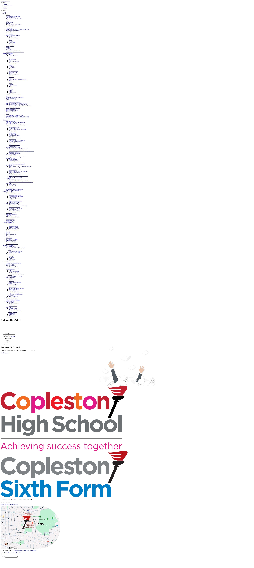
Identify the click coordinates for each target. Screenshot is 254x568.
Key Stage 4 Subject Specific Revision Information (15, 124)
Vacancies (8, 48)
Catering (8, 232)
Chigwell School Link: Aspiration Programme (14, 283)
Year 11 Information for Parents (12, 244)
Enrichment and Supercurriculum (15, 204)
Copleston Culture (12, 59)
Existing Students (9, 307)
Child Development (12, 92)
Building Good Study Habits (11, 154)
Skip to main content (5, 1)
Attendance (8, 230)
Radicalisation (11, 257)
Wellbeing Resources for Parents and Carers (15, 249)
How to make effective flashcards (15, 168)
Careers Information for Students (15, 195)
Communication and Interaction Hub (13, 30)
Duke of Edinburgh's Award (14, 285)
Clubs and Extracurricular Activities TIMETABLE (18, 205)
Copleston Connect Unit (10, 31)
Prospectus (8, 47)
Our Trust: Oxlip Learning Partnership (13, 50)
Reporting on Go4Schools (11, 240)
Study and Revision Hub (10, 121)
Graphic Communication (13, 71)
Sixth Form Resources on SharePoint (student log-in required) (15, 311)
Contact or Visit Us (9, 49)
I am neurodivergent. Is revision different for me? (15, 189)
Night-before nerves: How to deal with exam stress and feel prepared (21, 182)
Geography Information (13, 134)
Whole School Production (13, 296)
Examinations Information (11, 111)
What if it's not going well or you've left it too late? (18, 180)
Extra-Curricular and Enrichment (12, 203)
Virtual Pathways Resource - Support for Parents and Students (20, 105)
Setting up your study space (14, 159)
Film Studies (11, 66)
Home (4, 12)
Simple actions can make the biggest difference (17, 157)
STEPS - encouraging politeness (12, 99)
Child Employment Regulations (12, 239)
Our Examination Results (13, 266)
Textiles (10, 91)
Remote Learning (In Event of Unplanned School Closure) (16, 103)
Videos (7, 21)
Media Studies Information (14, 142)
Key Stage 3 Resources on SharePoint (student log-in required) (17, 117)
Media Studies (11, 77)
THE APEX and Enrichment (14, 271)
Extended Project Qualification (14, 272)
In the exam (8, 183)
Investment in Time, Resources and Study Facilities (16, 274)
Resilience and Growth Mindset (14, 153)
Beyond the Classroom (8, 191)
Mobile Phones (9, 236)
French (10, 68)
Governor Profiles (12, 42)
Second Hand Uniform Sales (11, 234)
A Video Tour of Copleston (11, 25)
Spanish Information (12, 131)
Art (9, 56)
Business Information (13, 136)
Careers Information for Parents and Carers (16, 196)
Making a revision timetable (14, 161)
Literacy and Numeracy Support (12, 110)
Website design (4, 552)
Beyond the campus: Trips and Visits (13, 217)
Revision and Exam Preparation (14, 309)
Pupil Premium (11, 44)
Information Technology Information (15, 141)
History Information (12, 133)
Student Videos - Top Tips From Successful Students (15, 122)
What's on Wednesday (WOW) (14, 210)
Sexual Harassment (12, 259)
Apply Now (11, 304)
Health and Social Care (13, 72)
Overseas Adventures (12, 290)
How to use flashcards (13, 170)
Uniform (7, 233)
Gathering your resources (13, 160)
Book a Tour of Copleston (13, 227)
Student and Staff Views (10, 17)
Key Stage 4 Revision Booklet (11, 123)
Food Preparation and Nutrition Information (17, 140)
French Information (12, 130)
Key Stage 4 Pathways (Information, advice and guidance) (16, 104)
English (10, 65)
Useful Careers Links (12, 197)
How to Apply (11, 302)
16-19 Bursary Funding (13, 306)
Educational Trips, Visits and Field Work (16, 288)
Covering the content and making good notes (17, 164)
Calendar (5, 4)
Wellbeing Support (12, 315)
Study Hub (5, 120)
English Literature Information (14, 128)
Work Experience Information (14, 198)
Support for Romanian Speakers (14, 102)
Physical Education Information (14, 143)
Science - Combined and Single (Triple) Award (17, 129)
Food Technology (12, 67)
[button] (4, 333)
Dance (10, 60)
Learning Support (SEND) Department (13, 108)
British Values (8, 112)
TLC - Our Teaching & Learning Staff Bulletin (14, 115)
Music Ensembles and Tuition (14, 289)
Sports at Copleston (12, 209)
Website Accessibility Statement (29, 550)
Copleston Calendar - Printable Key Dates (13, 24)
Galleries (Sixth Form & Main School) (13, 300)
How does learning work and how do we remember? (18, 148)
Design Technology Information (15, 137)
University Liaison (12, 279)
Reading (7, 114)
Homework (8, 96)
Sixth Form (5, 261)
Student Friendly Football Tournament (16, 291)
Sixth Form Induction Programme (12, 267)
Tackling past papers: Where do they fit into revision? (18, 176)
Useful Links (11, 260)
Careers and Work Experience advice (13, 194)
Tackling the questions (13, 185)
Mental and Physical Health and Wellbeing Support (15, 247)
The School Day (9, 28)
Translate (13, 336)
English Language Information (14, 127)
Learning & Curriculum (8, 53)
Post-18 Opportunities (13, 308)
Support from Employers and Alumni (15, 201)
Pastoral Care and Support (11, 211)
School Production (9, 221)
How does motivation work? (14, 152)
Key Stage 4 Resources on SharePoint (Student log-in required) (17, 116)
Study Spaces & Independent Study (15, 276)
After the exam (9, 186)
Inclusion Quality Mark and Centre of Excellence (15, 52)
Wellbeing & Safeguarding (8, 245)
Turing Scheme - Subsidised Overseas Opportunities (15, 295)
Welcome (8, 15)
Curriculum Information (13, 55)
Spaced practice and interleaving (15, 174)
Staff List (8, 27)
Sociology (11, 89)
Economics (11, 63)
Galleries (5, 6)
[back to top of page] (1, 555)
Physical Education (12, 81)
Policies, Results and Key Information (13, 35)
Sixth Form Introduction (10, 265)
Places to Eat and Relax (10, 220)
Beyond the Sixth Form (10, 297)
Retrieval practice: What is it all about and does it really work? (20, 166)
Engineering (11, 93)
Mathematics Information (13, 126)
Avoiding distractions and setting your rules (17, 162)
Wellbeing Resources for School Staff (15, 251)
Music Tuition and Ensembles (14, 207)
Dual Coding (11, 173)
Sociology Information (13, 146)
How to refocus (11, 188)
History (10, 73)
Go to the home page (5, 352)
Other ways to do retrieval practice (15, 172)
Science (10, 87)
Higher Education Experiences (14, 202)
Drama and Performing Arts (14, 61)
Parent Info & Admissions (8, 222)
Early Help (11, 256)
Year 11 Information (10, 118)
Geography (11, 69)
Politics (10, 83)
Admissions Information (13, 226)
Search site (3, 556)
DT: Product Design (12, 62)
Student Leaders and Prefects (11, 214)
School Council (9, 213)
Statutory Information (10, 46)
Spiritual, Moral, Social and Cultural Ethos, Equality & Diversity (18, 29)
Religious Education (12, 85)
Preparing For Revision (10, 158)
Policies (4, 8)
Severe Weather (9, 238)
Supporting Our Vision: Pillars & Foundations (14, 18)
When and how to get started (14, 155)
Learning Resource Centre (11, 109)
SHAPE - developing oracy (11, 98)
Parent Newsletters (9, 22)
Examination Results (13, 37)
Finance (10, 40)
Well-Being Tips (9, 178)
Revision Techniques (10, 165)
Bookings (11, 34)
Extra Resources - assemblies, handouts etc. (14, 190)
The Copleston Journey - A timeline (12, 229)
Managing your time (12, 184)
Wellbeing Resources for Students (15, 252)
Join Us (7, 225)
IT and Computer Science (13, 74)
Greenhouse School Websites (14, 552)
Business (10, 58)
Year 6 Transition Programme (14, 228)
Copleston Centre (9, 32)
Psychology (11, 84)
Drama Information (12, 139)
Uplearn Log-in (12, 314)
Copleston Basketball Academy (14, 284)
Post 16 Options (12, 199)
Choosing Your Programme (14, 303)
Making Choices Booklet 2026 (14, 106)
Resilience (11, 86)
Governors (11, 41)
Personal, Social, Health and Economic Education (18, 79)
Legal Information (18, 550)
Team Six (10, 278)
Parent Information (9, 223)
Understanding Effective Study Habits (13, 147)
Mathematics (11, 75)
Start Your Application (10, 301)
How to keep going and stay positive (15, 179)
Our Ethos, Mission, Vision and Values (13, 16)
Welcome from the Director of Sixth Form (13, 263)
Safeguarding (8, 253)
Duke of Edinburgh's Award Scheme (15, 208)
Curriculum (8, 54)
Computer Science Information (14, 135)
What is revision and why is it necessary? (16, 149)
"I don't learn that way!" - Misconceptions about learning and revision (21, 151)
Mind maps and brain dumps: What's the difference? (18, 171)
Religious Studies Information (14, 145)
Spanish (10, 90)
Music (10, 78)
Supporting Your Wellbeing (14, 293)
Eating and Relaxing (12, 287)
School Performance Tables (14, 38)
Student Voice (8, 215)
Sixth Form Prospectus (10, 264)
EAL (7, 100)
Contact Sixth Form (9, 316)
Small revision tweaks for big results (15, 177)
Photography (11, 80)
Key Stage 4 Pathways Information (12, 242)
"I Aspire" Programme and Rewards (12, 216)
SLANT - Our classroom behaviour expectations (14, 97)
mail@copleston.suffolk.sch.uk (9, 504)
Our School (5, 13)
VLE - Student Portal (7, 5)
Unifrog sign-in (12, 313)
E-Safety (10, 258)
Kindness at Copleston (10, 219)
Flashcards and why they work (14, 167)
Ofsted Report (11, 43)
